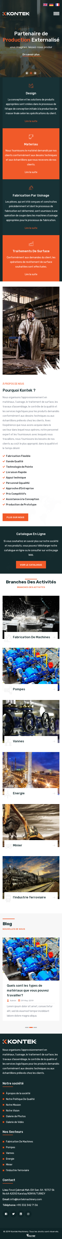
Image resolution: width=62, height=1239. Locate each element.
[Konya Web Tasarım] (31, 1235)
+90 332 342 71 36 (27, 1205)
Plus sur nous (15, 517)
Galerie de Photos (16, 1116)
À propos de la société (18, 1093)
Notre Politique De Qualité (20, 1099)
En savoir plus (31, 54)
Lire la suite (31, 121)
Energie (19, 793)
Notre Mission (13, 1104)
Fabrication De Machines (31, 637)
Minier (17, 845)
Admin (32, 1000)
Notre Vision (12, 1110)
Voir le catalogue (31, 565)
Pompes (19, 689)
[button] (27, 73)
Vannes (18, 741)
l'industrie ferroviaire (29, 897)
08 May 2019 (46, 1000)
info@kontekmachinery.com (26, 1199)
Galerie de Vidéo (15, 1122)
